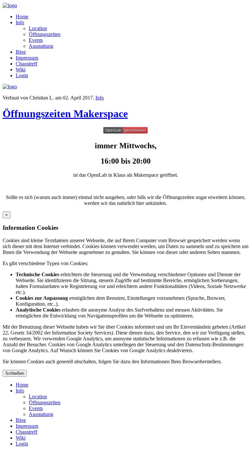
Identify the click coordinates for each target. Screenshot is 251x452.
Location (38, 28)
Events (36, 40)
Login (22, 75)
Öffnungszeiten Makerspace (65, 113)
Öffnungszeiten (44, 34)
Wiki (20, 69)
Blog (21, 52)
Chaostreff (26, 63)
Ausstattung (41, 46)
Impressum (27, 58)
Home (22, 16)
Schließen (14, 373)
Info (20, 22)
